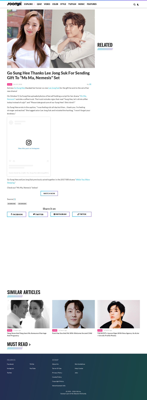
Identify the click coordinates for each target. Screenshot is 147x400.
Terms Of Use (56, 368)
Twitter (39, 214)
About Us (55, 364)
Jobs (76, 373)
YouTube (33, 368)
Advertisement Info (59, 386)
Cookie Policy (57, 377)
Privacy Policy (57, 373)
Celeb (55, 4)
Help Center (79, 368)
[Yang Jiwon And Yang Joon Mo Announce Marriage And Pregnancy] (28, 314)
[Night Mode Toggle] (138, 4)
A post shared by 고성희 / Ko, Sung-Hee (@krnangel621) (29, 173)
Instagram (61, 214)
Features (92, 4)
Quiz (39, 4)
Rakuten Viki (78, 394)
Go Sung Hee (19, 88)
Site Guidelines (80, 364)
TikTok (32, 364)
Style (63, 4)
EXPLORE (28, 4)
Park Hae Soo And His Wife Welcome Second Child (72, 333)
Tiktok (82, 214)
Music (81, 4)
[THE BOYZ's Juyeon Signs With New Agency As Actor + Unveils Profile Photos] (118, 314)
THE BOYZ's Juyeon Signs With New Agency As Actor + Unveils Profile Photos (118, 334)
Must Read (17, 344)
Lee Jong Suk (53, 88)
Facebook (17, 214)
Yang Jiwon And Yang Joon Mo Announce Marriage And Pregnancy (26, 334)
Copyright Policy (58, 381)
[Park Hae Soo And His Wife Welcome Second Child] (73, 314)
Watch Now (49, 193)
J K (90, 84)
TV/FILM (72, 4)
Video (47, 4)
